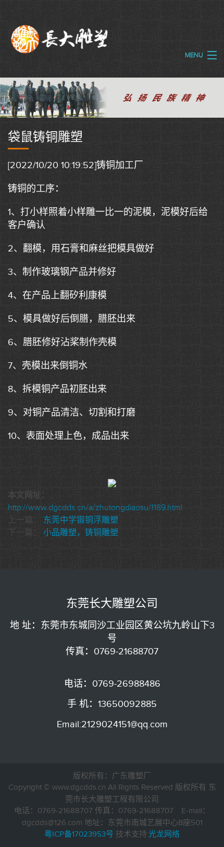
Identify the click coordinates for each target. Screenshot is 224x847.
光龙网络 (164, 834)
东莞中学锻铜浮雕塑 (80, 520)
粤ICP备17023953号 (79, 834)
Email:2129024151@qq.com (112, 724)
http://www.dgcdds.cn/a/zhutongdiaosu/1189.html (95, 507)
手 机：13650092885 (112, 704)
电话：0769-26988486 (112, 683)
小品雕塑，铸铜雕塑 (80, 532)
